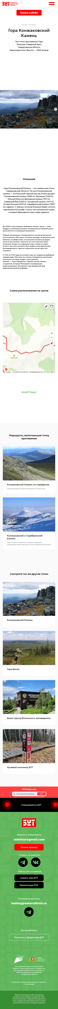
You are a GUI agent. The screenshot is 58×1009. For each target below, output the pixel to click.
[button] (51, 3)
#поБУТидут (29, 392)
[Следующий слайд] (55, 109)
